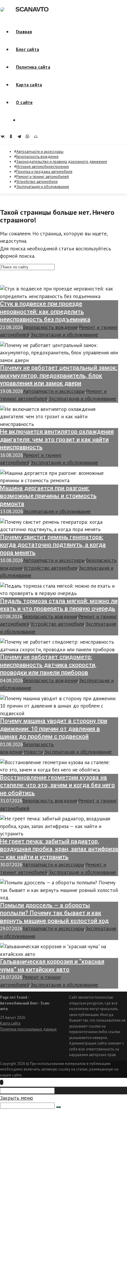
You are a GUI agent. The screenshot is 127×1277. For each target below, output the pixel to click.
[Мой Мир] (37, 136)
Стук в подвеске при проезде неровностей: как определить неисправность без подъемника (45, 311)
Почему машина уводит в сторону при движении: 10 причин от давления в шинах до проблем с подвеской (53, 728)
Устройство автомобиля (37, 181)
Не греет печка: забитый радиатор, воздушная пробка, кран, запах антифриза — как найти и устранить (59, 849)
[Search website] (23, 120)
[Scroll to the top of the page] (1, 1082)
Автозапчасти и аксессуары (40, 151)
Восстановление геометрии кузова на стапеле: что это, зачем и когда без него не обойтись (57, 785)
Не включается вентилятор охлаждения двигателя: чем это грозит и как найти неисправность (57, 439)
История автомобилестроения (42, 166)
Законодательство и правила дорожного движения (61, 161)
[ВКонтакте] (4, 136)
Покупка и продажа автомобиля (44, 171)
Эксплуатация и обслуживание (42, 186)
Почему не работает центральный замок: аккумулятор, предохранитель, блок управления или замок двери (59, 375)
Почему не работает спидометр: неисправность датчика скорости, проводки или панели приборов (48, 664)
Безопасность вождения (37, 156)
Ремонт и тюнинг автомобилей (42, 176)
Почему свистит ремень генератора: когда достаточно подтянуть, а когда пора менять (53, 544)
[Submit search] (58, 1107)
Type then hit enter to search (88, 1090)
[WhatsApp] (29, 136)
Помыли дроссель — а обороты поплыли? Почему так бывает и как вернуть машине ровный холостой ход (54, 913)
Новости (33, 752)
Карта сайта (10, 1023)
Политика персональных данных (28, 1029)
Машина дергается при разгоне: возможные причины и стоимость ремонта (48, 496)
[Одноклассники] (12, 136)
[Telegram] (21, 136)
